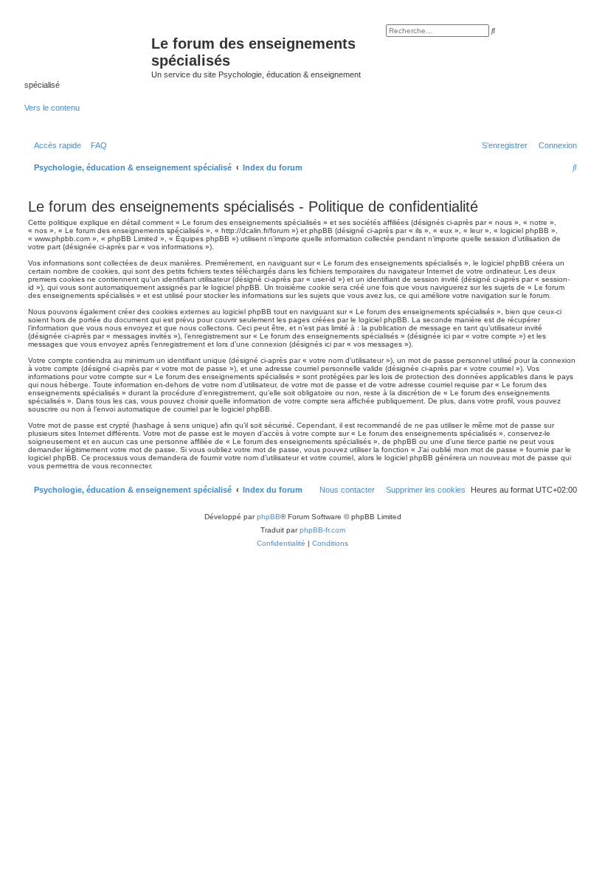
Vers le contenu (52, 107)
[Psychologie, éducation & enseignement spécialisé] (87, 48)
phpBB (268, 517)
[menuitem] (96, 145)
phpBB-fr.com (322, 530)
